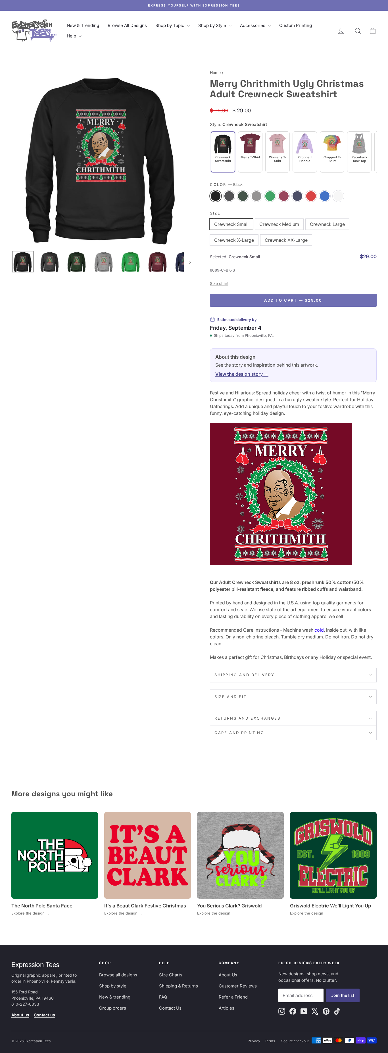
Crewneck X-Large (234, 240)
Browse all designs (118, 975)
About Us (228, 975)
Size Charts (170, 975)
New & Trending (83, 25)
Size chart (219, 283)
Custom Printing (295, 25)
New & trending (114, 997)
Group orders (112, 1008)
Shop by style (112, 986)
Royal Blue (324, 196)
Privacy (254, 1041)
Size (215, 213)
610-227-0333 (25, 1004)
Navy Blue (297, 196)
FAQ (163, 997)
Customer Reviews (238, 986)
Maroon (283, 196)
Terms (270, 1041)
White (338, 196)
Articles (226, 1008)
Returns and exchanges (247, 718)
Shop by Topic (170, 25)
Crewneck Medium (279, 224)
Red (311, 196)
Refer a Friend (233, 997)
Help (72, 36)
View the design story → (241, 374)
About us (20, 1014)
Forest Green (243, 196)
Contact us (44, 1014)
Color (226, 184)
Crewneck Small (231, 224)
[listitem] (250, 152)
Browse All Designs (127, 25)
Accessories (253, 25)
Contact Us (170, 1008)
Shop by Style (212, 25)
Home (215, 72)
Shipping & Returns (178, 986)
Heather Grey (256, 196)
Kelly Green (270, 196)
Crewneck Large (327, 224)
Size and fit (230, 696)
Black (215, 196)
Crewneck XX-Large (286, 240)
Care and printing (239, 732)
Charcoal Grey (229, 196)
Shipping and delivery (244, 674)
